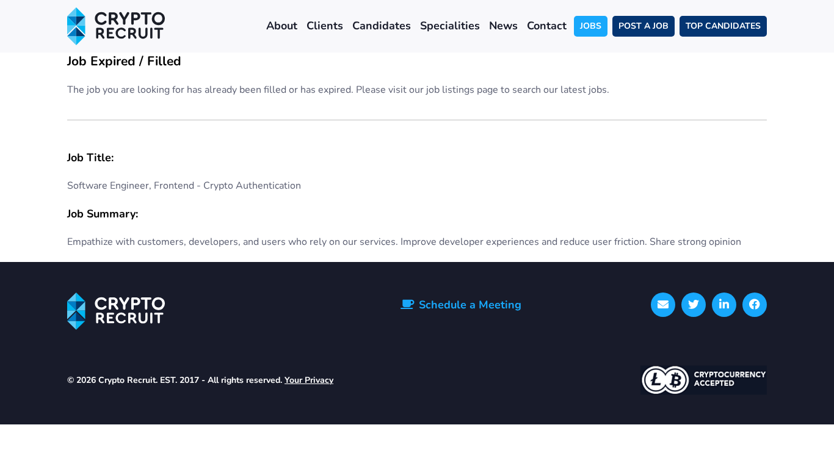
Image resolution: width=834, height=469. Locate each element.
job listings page (462, 89)
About (281, 25)
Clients (324, 25)
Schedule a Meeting (470, 304)
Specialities (450, 25)
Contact (547, 25)
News (503, 25)
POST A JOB (643, 26)
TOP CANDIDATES (723, 26)
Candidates (381, 25)
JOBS (590, 26)
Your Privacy (309, 380)
